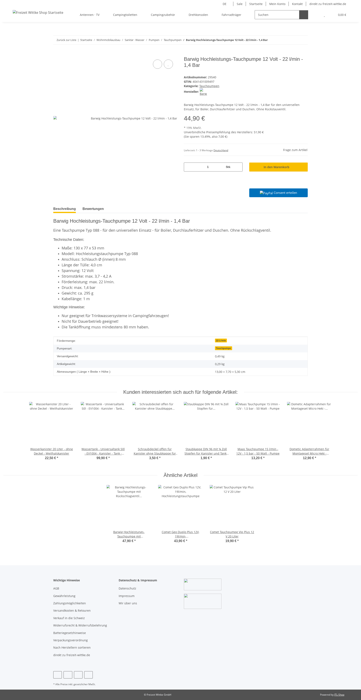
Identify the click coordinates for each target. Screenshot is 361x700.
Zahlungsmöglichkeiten (69, 603)
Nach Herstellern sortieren (72, 647)
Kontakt (297, 4)
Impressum (127, 596)
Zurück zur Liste (66, 40)
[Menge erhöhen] (237, 167)
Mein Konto (277, 4)
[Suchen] (303, 14)
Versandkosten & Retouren (72, 610)
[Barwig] (203, 92)
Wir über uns (128, 603)
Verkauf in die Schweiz (69, 618)
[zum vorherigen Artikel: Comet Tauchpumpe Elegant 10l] (294, 40)
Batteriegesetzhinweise (69, 633)
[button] (315, 15)
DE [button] (224, 4)
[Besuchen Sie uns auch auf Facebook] (57, 674)
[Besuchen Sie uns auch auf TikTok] (88, 674)
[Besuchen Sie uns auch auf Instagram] (78, 674)
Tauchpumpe (223, 348)
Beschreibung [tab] (64, 209)
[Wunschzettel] (324, 15)
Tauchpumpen (209, 86)
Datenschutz (127, 588)
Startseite (256, 4)
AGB (56, 588)
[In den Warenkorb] (56, 54)
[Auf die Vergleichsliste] (157, 64)
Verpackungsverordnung (70, 640)
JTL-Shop (339, 694)
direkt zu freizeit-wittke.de (327, 4)
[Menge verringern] (188, 167)
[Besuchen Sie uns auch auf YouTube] (68, 674)
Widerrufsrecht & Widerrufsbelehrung (80, 625)
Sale (240, 4)
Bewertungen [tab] (93, 209)
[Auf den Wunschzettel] (168, 64)
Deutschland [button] (221, 150)
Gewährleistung (64, 596)
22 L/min (221, 340)
